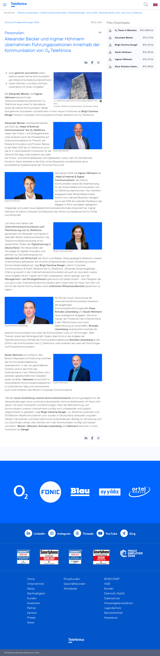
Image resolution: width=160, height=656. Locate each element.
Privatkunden (72, 579)
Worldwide (70, 588)
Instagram (63, 533)
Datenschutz (112, 598)
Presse (31, 617)
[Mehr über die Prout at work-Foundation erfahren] (131, 557)
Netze (31, 588)
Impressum (111, 617)
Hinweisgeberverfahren (118, 603)
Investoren (33, 603)
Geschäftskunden (74, 584)
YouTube (111, 533)
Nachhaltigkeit (36, 593)
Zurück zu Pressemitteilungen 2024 (22, 22)
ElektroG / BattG (114, 593)
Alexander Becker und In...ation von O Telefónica (120, 12)
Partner (31, 608)
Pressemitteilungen (76, 12)
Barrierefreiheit (113, 613)
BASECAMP (112, 579)
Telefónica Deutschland (27, 12)
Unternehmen (35, 584)
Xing (132, 533)
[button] (86, 62)
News (30, 622)
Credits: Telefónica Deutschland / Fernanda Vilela (75, 106)
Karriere (32, 613)
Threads (88, 533)
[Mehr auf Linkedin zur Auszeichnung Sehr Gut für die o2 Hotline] (75, 557)
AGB (107, 584)
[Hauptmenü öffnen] (4, 4)
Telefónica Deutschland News (53, 12)
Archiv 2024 (92, 12)
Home (31, 579)
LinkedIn (39, 533)
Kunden (32, 598)
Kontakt (108, 588)
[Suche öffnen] (146, 4)
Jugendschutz (112, 608)
